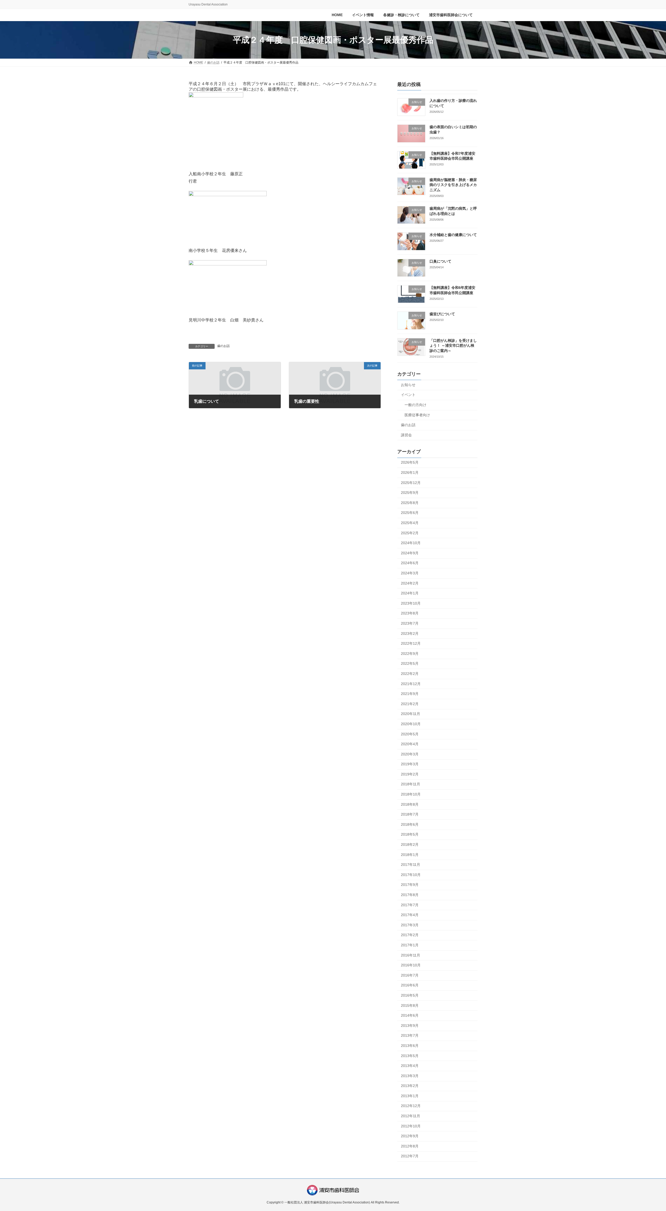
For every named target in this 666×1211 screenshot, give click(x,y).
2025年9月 (410, 493)
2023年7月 (410, 623)
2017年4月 (410, 915)
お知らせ (408, 385)
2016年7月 (410, 975)
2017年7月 (410, 905)
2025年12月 (411, 483)
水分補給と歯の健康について (453, 235)
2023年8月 (410, 613)
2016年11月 (410, 955)
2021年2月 (410, 704)
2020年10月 (411, 724)
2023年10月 (411, 603)
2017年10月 (411, 875)
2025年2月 (410, 533)
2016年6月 (410, 985)
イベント (408, 395)
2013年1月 (410, 1096)
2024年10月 (411, 543)
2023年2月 (410, 633)
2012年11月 (410, 1116)
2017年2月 (410, 935)
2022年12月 (411, 644)
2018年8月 (410, 804)
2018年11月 (410, 784)
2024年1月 (410, 593)
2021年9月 (410, 694)
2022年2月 (410, 674)
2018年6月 (410, 824)
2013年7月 (410, 1036)
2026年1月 (410, 472)
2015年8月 (410, 1005)
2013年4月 (410, 1066)
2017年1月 (410, 945)
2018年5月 (410, 835)
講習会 (406, 435)
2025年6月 (410, 513)
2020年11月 (410, 714)
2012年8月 (410, 1146)
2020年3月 (410, 754)
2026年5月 (410, 463)
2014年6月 (410, 1016)
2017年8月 (410, 895)
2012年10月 (411, 1126)
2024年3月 (410, 573)
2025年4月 (410, 523)
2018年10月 (411, 794)
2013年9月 (410, 1025)
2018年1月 (410, 855)
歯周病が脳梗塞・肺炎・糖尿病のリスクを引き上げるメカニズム (453, 185)
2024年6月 (410, 563)
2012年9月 (410, 1136)
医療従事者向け (417, 415)
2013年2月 (410, 1086)
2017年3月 (410, 925)
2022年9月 (410, 653)
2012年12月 (411, 1106)
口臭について (440, 261)
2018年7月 (410, 814)
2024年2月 (410, 583)
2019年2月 (410, 774)
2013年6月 (410, 1046)
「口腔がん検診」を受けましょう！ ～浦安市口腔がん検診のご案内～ (453, 345)
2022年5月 (410, 664)
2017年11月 (410, 865)
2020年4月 (410, 744)
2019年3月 (410, 764)
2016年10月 (411, 965)
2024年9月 (410, 553)
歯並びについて (442, 314)
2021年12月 (411, 684)
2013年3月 (410, 1076)
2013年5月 (410, 1056)
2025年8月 (410, 503)
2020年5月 (410, 734)
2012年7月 (410, 1156)
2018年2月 (410, 844)
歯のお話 (223, 346)
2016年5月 (410, 995)
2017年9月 (410, 885)
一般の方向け (415, 405)
